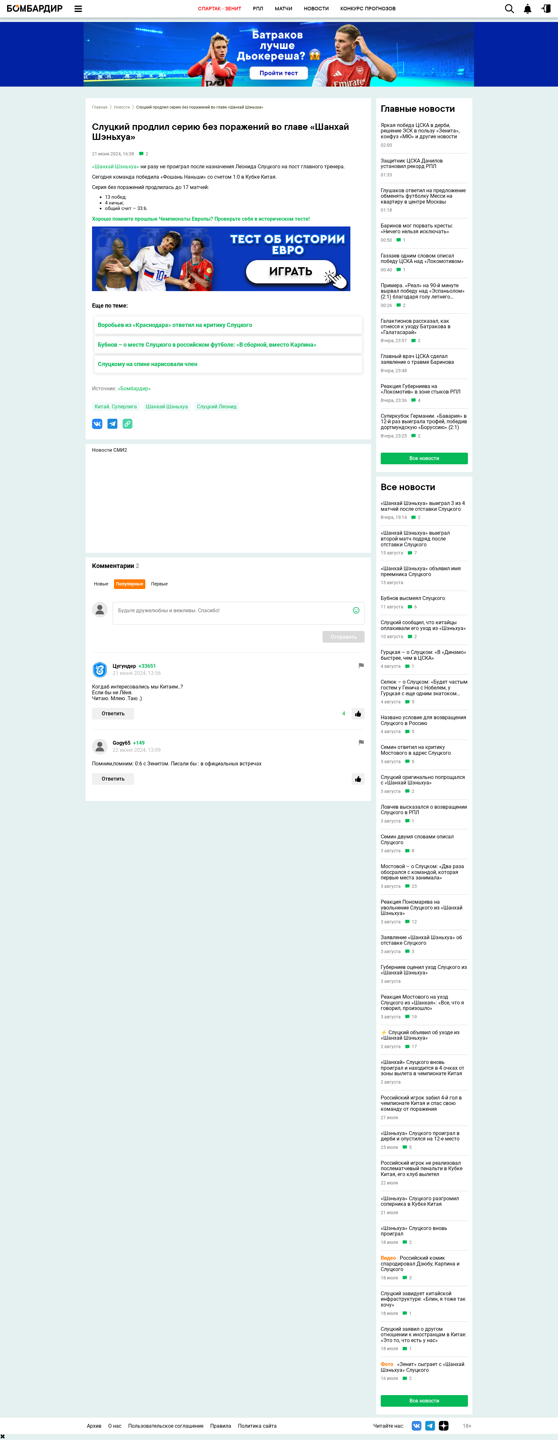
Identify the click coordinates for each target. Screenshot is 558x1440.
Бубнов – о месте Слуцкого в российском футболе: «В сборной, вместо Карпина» (207, 344)
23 (414, 886)
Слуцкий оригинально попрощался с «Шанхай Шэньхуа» (423, 780)
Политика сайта (257, 1426)
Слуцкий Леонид (217, 407)
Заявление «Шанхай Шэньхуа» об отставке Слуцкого (421, 940)
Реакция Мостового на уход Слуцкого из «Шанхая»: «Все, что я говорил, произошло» (422, 1002)
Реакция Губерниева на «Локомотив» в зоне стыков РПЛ (420, 389)
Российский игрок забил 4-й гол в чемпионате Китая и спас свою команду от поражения (421, 1103)
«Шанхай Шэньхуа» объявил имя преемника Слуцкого (421, 571)
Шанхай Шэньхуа (167, 407)
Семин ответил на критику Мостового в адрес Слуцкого (416, 750)
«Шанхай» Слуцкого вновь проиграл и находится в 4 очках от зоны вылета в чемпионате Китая (422, 1068)
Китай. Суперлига (116, 407)
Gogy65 (121, 743)
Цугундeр (124, 666)
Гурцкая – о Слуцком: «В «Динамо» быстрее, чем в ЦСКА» (423, 655)
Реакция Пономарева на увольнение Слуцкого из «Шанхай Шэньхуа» (421, 907)
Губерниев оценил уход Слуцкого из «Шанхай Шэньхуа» (424, 970)
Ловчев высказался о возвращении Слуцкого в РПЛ (424, 809)
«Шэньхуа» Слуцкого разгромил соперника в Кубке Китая (420, 1201)
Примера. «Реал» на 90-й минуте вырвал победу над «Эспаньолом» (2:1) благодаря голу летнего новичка (423, 291)
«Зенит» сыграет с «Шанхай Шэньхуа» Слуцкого (422, 1367)
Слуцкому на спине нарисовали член (147, 364)
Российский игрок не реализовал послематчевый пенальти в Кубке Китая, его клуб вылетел (421, 1168)
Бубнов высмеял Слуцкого (413, 598)
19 (414, 1016)
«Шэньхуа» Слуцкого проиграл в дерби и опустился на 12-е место (420, 1136)
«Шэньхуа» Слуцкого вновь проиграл (414, 1231)
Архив (94, 1426)
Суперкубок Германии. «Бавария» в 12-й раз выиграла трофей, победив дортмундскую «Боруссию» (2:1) (424, 421)
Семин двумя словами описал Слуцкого (417, 839)
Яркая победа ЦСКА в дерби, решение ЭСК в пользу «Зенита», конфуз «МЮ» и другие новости (420, 131)
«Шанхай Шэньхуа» (115, 166)
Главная (100, 107)
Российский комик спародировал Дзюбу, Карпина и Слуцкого (420, 1263)
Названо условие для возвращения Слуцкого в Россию (423, 720)
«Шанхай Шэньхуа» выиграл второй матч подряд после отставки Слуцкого (415, 538)
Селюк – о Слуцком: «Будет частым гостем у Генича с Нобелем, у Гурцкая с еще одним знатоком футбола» (424, 687)
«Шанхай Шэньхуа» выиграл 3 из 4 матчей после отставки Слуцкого (423, 506)
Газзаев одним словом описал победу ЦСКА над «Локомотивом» (422, 258)
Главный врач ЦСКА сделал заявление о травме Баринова (417, 359)
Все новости (424, 458)
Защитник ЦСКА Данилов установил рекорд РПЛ (412, 163)
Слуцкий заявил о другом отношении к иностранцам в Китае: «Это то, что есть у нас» (423, 1334)
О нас (114, 1426)
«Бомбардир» (134, 388)
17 (414, 1046)
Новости (122, 107)
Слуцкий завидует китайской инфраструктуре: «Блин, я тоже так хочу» (423, 1299)
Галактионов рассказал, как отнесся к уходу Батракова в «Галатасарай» (415, 326)
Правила (220, 1426)
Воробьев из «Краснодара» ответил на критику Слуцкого (175, 324)
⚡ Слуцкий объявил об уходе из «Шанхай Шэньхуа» (420, 1035)
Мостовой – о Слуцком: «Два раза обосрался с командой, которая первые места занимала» (422, 872)
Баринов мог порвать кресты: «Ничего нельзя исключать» (417, 228)
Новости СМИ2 (109, 450)
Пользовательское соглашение (165, 1426)
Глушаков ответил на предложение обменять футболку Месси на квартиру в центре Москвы (423, 196)
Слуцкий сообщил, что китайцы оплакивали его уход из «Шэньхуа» (423, 625)
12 (414, 922)
